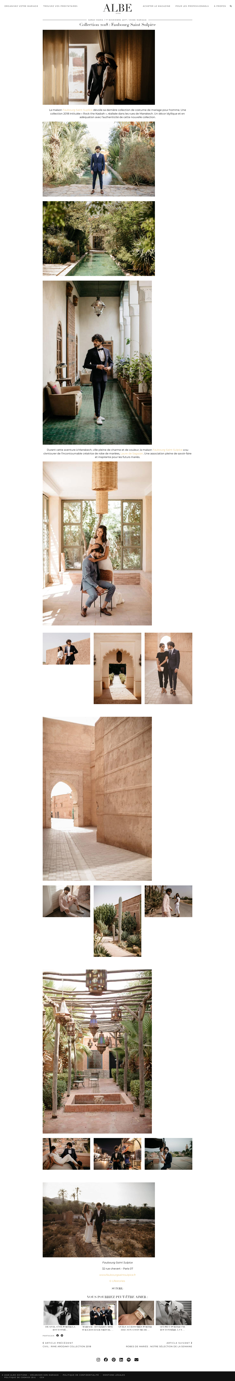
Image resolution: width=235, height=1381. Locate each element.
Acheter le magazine (156, 6)
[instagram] (98, 1359)
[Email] (136, 1359)
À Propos (220, 6)
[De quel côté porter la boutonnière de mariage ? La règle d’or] (61, 1313)
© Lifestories (117, 1280)
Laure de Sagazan (132, 453)
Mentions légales (114, 1375)
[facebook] (106, 1359)
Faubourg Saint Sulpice (168, 449)
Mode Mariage (138, 20)
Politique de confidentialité (81, 1375)
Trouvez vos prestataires (60, 6)
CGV (42, 1377)
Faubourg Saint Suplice (78, 109)
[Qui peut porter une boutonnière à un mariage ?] (174, 1313)
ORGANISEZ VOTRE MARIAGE (21, 6)
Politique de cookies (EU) (20, 1377)
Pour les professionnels (192, 6)
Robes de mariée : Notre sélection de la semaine (159, 1345)
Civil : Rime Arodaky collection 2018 (67, 1345)
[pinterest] (114, 1359)
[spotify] (129, 1359)
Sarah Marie (95, 20)
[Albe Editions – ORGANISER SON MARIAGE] (117, 8)
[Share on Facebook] (58, 1335)
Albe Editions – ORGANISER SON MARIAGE (35, 1375)
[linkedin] (121, 1359)
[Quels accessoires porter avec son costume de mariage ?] (136, 1313)
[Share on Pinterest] (62, 1335)
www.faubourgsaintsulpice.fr (117, 1274)
